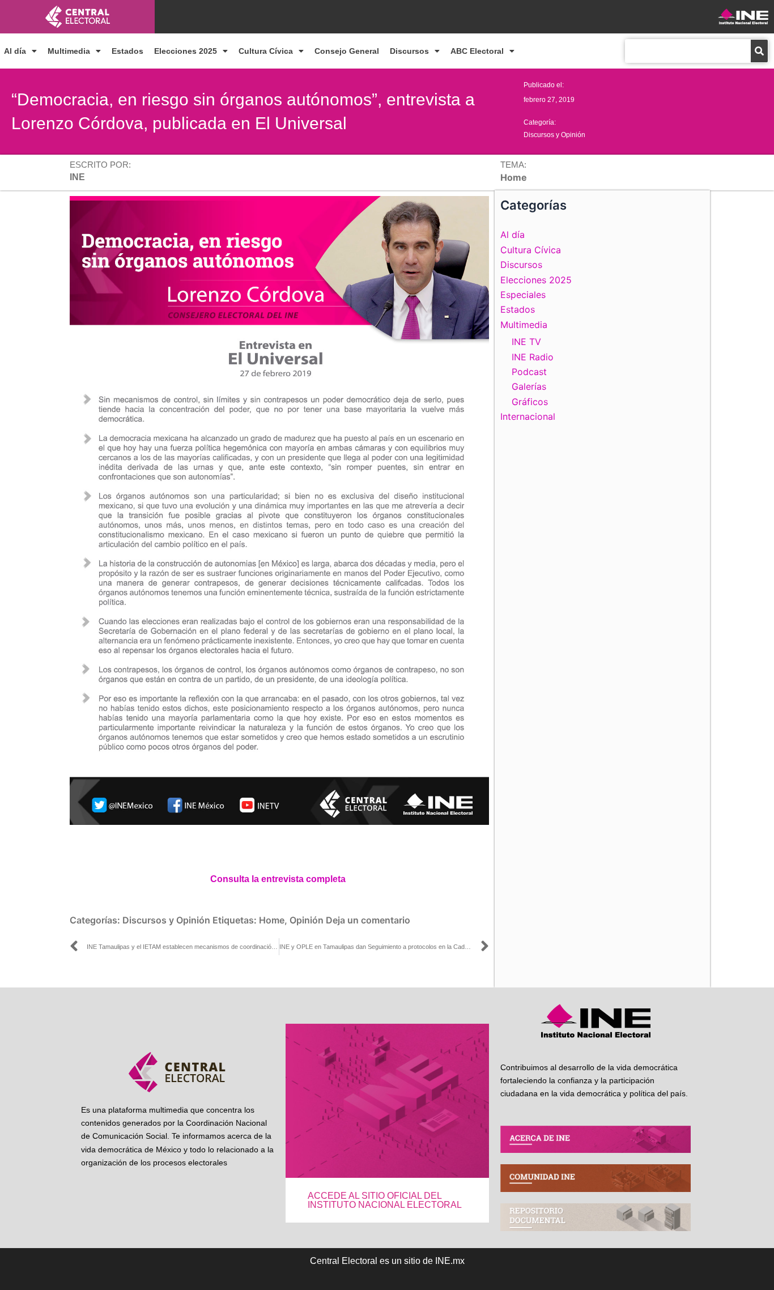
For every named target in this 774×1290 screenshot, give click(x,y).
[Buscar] (759, 51)
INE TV (526, 341)
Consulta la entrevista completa (278, 879)
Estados (127, 51)
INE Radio (533, 357)
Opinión (307, 920)
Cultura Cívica (266, 51)
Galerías (529, 386)
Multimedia (69, 51)
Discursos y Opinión (554, 135)
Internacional (527, 416)
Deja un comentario (368, 920)
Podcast (529, 371)
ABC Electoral (477, 51)
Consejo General (346, 51)
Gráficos (530, 401)
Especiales (523, 294)
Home (271, 920)
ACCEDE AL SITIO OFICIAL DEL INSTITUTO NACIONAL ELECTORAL (385, 1200)
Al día (15, 51)
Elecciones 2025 (185, 51)
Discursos (409, 51)
